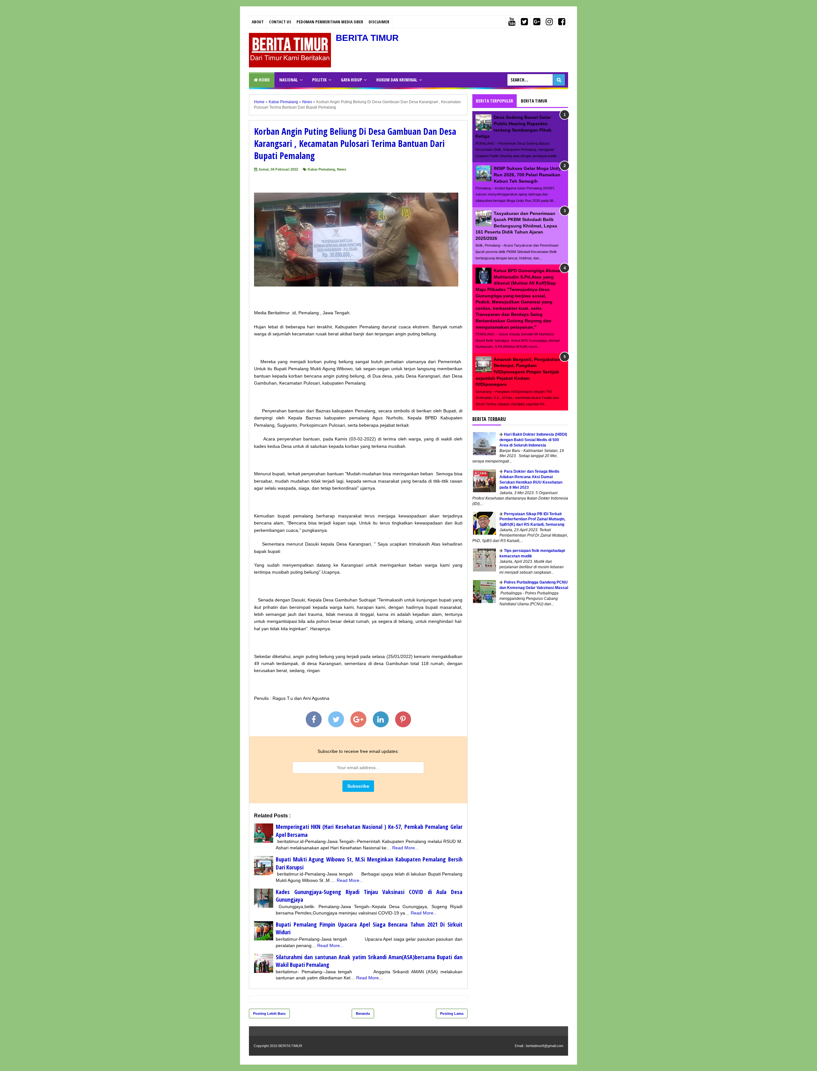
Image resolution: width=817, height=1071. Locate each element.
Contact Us (280, 22)
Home (264, 80)
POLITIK (319, 80)
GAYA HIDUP (351, 80)
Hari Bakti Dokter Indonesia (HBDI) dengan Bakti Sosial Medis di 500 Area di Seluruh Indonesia (533, 440)
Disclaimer (379, 22)
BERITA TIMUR (367, 38)
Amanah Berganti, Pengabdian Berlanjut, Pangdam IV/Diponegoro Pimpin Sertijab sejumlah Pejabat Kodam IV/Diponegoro (518, 372)
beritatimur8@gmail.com (544, 1046)
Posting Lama (451, 1013)
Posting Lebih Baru (269, 1013)
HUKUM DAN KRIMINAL (396, 80)
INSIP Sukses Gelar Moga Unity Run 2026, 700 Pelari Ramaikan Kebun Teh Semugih (527, 174)
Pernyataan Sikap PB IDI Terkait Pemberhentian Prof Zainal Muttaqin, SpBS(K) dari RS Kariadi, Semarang (532, 519)
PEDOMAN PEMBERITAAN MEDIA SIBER (329, 22)
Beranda (363, 1013)
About (258, 22)
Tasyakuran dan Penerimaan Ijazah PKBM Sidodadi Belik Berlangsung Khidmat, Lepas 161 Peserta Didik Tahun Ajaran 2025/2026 (516, 226)
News (341, 169)
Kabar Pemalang (321, 169)
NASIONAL (288, 80)
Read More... (405, 847)
